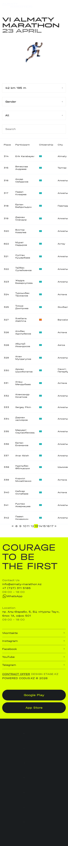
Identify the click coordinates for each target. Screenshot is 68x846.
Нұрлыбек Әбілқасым (22, 467)
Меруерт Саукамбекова (25, 431)
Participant (22, 144)
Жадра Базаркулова (24, 281)
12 (32, 526)
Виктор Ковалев (20, 231)
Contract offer (16, 674)
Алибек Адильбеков (23, 332)
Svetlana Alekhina (21, 319)
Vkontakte (10, 633)
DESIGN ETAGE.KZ (44, 674)
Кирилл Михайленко (23, 479)
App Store (34, 707)
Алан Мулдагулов (23, 357)
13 (36, 526)
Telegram (9, 664)
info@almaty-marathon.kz (22, 584)
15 (44, 526)
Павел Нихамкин (21, 517)
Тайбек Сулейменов (23, 269)
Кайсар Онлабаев (21, 492)
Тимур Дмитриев (21, 307)
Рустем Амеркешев (22, 505)
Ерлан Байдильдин (23, 205)
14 (40, 526)
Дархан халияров (21, 418)
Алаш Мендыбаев (23, 383)
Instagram (10, 640)
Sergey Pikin (23, 407)
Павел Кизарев (20, 193)
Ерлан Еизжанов (21, 444)
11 (28, 526)
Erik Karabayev (24, 156)
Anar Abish (22, 455)
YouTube (8, 656)
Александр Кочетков (22, 395)
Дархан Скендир (21, 218)
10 (24, 526)
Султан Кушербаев (22, 256)
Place (7, 144)
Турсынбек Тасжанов (22, 294)
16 (48, 526)
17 (51, 526)
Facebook (9, 648)
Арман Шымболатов (24, 370)
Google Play (34, 695)
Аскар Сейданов (21, 180)
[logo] (17, 5)
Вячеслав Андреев (21, 167)
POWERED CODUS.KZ (18, 678)
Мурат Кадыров (21, 243)
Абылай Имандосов (22, 345)
